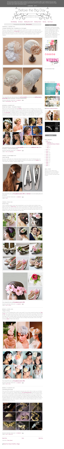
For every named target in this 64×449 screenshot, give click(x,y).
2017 (47, 149)
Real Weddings (14, 21)
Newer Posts (4, 438)
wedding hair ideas (35, 147)
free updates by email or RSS (19, 193)
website (7, 318)
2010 (47, 160)
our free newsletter (23, 97)
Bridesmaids (8, 101)
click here (28, 193)
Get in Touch (50, 21)
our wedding (19, 108)
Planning (44, 21)
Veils (15, 101)
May (48, 147)
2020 (47, 141)
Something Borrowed (7, 389)
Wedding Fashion (37, 21)
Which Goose (13, 206)
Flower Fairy (5, 203)
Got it (35, 5)
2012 (47, 157)
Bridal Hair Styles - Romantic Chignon (11, 107)
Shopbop (37, 160)
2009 (47, 162)
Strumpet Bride (17, 31)
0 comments (19, 100)
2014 (47, 154)
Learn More (30, 5)
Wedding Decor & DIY (28, 21)
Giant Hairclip (5, 157)
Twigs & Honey (6, 310)
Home (23, 438)
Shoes (9, 305)
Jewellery (10, 434)
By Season (20, 21)
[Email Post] (23, 100)
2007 (47, 165)
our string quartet (7, 112)
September (49, 142)
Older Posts (41, 438)
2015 (47, 152)
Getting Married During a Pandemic (53, 143)
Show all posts (29, 24)
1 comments (19, 150)
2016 (47, 151)
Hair (13, 101)
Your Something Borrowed (26, 392)
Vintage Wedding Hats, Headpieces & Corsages (14, 28)
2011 (47, 159)
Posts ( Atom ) (10, 440)
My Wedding (11, 151)
